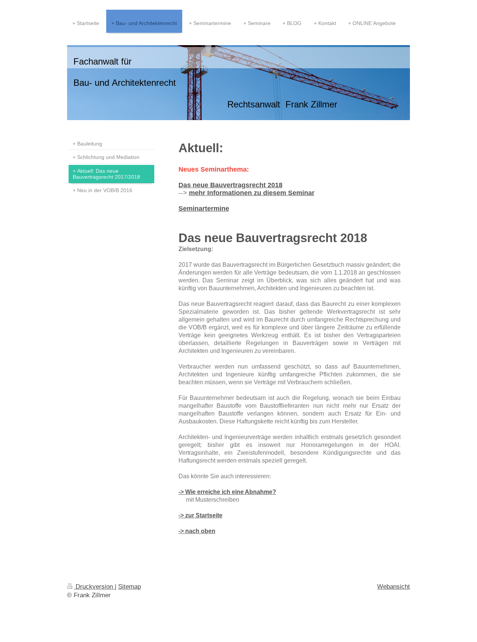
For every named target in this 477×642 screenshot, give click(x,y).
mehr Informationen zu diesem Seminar (252, 193)
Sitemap (129, 586)
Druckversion (94, 586)
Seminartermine (204, 208)
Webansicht (393, 586)
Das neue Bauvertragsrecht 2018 (230, 185)
